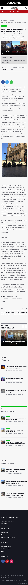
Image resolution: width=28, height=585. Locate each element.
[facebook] (3, 82)
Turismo (11, 20)
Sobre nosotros (4, 532)
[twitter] (7, 82)
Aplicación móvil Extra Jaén (7, 521)
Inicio (2, 20)
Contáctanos (4, 535)
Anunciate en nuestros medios (8, 537)
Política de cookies (22, 580)
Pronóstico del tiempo (6, 549)
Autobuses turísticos (16, 298)
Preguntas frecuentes (6, 546)
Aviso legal (4, 580)
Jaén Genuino (4, 523)
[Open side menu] (2, 8)
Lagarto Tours (5, 298)
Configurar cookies (22, 583)
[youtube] (7, 561)
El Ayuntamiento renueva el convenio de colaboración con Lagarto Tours (14, 342)
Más (6, 20)
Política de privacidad (12, 580)
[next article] (24, 11)
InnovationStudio (5, 577)
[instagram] (11, 561)
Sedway (3, 301)
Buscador (3, 551)
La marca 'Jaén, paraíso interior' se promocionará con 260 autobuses (7, 312)
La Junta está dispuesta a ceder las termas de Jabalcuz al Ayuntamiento (20, 312)
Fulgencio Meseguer (12, 296)
